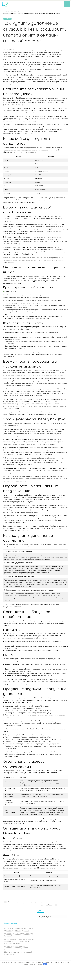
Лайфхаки (14, 11)
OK (45, 964)
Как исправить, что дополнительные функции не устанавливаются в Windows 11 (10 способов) (19, 941)
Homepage (6, 11)
